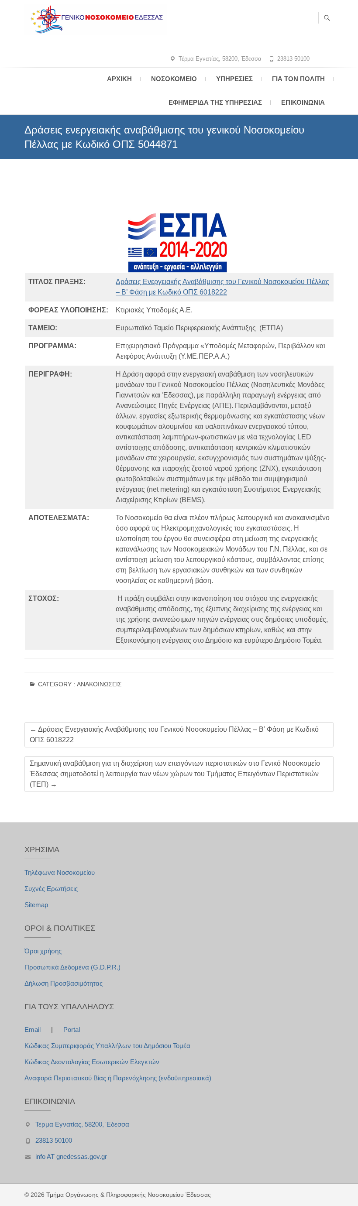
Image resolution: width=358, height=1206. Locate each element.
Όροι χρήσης (43, 951)
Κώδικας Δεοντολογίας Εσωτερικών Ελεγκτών (91, 1062)
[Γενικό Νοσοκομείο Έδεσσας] (97, 19)
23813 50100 (293, 58)
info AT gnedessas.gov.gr (71, 1156)
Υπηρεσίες (234, 78)
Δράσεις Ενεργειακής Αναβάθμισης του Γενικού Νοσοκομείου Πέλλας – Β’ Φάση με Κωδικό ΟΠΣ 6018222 (174, 734)
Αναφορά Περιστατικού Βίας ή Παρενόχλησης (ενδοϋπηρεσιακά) (117, 1078)
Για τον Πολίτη (298, 78)
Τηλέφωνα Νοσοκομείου (59, 872)
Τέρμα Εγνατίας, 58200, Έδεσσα (220, 58)
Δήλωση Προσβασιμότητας (63, 983)
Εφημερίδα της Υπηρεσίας (215, 102)
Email (33, 1029)
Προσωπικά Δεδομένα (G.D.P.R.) (72, 967)
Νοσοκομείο (174, 78)
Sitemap (36, 904)
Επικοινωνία (303, 102)
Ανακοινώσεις (99, 684)
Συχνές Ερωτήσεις (51, 888)
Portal (71, 1029)
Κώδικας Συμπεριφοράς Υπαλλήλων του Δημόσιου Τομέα (107, 1045)
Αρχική (119, 78)
